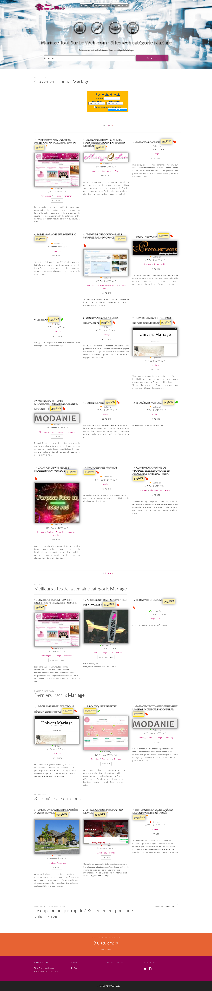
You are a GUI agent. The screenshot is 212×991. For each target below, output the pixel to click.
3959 (90, 711)
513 (71, 472)
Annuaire (84, 5)
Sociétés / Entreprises (56, 532)
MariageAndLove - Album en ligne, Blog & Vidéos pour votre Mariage (104, 143)
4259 (108, 604)
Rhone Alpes (106, 171)
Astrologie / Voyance (106, 853)
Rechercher (118, 110)
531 (138, 478)
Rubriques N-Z (119, 5)
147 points (57, 336)
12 (40, 147)
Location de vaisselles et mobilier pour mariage (52, 469)
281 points (106, 176)
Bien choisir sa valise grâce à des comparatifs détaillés (152, 811)
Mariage (57, 196)
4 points (155, 834)
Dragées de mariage (149, 402)
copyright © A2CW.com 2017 (108, 986)
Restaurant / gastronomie (107, 285)
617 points (57, 200)
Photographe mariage (102, 467)
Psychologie (46, 196)
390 (110, 402)
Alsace (167, 490)
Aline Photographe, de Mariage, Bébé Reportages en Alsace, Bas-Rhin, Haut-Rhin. (151, 470)
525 (89, 472)
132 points (57, 437)
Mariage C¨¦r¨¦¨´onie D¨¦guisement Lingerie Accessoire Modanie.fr (56, 404)
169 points (155, 158)
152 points (57, 256)
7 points (106, 857)
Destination (99, 98)
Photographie (160, 264)
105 (166, 141)
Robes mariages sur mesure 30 (56, 234)
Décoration (106, 759)
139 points (155, 370)
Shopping (70, 432)
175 (54, 319)
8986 (139, 817)
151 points (106, 293)
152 (40, 239)
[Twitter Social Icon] (146, 969)
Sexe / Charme (116, 652)
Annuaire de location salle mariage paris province (102, 236)
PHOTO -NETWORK (146, 236)
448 (168, 402)
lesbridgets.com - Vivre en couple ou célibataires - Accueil (55, 142)
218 (106, 322)
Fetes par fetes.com (149, 599)
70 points (106, 764)
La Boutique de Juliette (101, 706)
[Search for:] (89, 58)
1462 (168, 601)
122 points (106, 419)
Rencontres (68, 196)
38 (100, 147)
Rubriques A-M (100, 5)
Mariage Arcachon (147, 142)
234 (166, 322)
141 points (106, 339)
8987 (99, 814)
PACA (160, 618)
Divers (117, 171)
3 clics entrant (57, 660)
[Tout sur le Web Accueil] (50, 7)
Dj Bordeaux (95, 402)
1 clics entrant (106, 657)
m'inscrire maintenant (165, 906)
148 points (155, 269)
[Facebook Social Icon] (151, 969)
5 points (57, 868)
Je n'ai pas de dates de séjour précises (109, 107)
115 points (57, 540)
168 (163, 236)
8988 (61, 814)
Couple (94, 652)
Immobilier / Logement (56, 863)
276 (56, 408)
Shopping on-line (46, 432)
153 (121, 239)
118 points (155, 419)
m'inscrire (106, 950)
